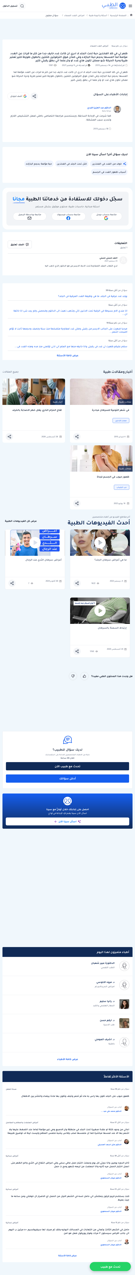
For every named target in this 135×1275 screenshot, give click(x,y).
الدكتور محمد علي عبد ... (111, 1111)
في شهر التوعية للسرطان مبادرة (110, 410)
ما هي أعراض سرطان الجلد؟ (110, 560)
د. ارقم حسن (107, 1020)
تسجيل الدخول (10, 6)
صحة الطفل (11, 1089)
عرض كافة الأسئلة (67, 355)
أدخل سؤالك (67, 778)
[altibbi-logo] (114, 6)
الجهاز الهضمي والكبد (104, 1005)
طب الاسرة (109, 1024)
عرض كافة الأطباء (67, 1059)
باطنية (111, 1043)
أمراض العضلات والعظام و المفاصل (22, 1122)
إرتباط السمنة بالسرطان (112, 628)
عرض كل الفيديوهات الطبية (21, 521)
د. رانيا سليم (107, 1001)
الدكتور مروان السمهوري (111, 1177)
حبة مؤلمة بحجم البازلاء (39, 164)
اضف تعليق (17, 244)
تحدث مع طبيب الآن (67, 766)
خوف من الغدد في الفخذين (107, 164)
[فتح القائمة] (129, 6)
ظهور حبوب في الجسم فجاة (113, 477)
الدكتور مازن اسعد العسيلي (110, 1144)
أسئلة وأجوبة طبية (98, 15)
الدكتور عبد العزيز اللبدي (99, 107)
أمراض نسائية (12, 1155)
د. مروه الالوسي (105, 982)
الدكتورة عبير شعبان (103, 963)
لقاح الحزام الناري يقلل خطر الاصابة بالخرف (37, 410)
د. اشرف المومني (105, 1039)
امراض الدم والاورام (105, 986)
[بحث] (22, 6)
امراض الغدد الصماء (74, 15)
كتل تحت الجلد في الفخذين (72, 164)
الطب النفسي (108, 967)
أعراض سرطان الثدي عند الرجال (43, 560)
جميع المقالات (10, 371)
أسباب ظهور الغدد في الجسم (109, 172)
